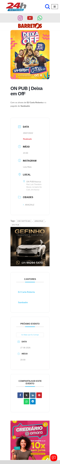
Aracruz (39, 221)
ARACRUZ (29, 205)
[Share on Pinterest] (39, 395)
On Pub (15, 225)
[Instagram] (20, 17)
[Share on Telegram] (33, 401)
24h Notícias (23, 221)
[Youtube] (30, 17)
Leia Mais (27, 167)
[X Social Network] (26, 395)
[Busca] (47, 6)
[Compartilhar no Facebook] (20, 395)
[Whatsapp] (39, 17)
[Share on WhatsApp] (26, 401)
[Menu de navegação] (54, 6)
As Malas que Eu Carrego (30, 335)
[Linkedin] (33, 395)
